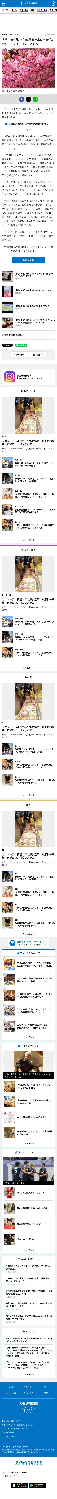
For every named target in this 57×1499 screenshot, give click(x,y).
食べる (14, 10)
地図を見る (28, 260)
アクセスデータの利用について (15, 1429)
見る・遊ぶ (24, 10)
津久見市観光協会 (13, 335)
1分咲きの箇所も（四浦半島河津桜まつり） (29, 123)
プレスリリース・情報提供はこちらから (19, 1425)
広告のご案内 (9, 1436)
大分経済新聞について (12, 1421)
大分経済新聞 (28, 3)
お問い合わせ (9, 1432)
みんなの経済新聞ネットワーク (28, 1463)
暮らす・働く (42, 10)
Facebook (25, 1410)
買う (32, 10)
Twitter (32, 1410)
